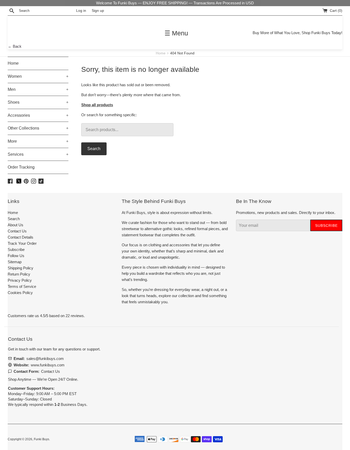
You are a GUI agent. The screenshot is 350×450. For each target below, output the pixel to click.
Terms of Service (22, 286)
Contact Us (17, 231)
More (38, 141)
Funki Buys (41, 439)
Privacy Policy (20, 280)
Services (38, 154)
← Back (15, 46)
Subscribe (16, 249)
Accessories (38, 115)
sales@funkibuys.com (45, 358)
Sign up (98, 11)
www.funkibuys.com (48, 365)
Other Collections (38, 128)
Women (38, 76)
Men (38, 89)
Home (161, 53)
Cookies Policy (20, 292)
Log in (81, 11)
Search (93, 148)
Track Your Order (22, 243)
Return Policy (19, 274)
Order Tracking (21, 167)
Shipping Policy (20, 268)
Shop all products (97, 105)
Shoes (38, 102)
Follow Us (16, 255)
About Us (15, 225)
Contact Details (20, 237)
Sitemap (15, 262)
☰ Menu (176, 33)
